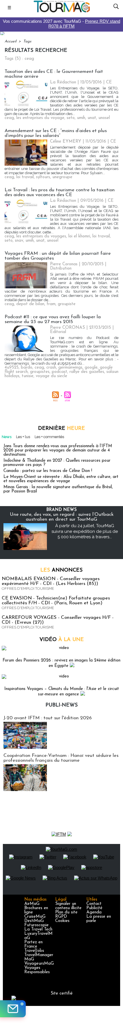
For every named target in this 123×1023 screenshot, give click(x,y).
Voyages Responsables (37, 970)
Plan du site (66, 912)
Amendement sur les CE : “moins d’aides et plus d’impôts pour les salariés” (56, 133)
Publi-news (61, 705)
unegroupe (62, 177)
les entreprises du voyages (41, 236)
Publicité (94, 908)
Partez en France (33, 944)
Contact (94, 904)
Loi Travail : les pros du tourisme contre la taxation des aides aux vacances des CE (60, 192)
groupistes (39, 372)
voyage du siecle (51, 376)
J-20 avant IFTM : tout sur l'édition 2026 (47, 718)
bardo (26, 367)
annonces (61, 570)
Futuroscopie (36, 925)
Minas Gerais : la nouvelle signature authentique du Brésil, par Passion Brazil (58, 489)
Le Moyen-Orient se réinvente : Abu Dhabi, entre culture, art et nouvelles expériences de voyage (60, 479)
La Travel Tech (38, 929)
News (6, 437)
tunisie (27, 376)
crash (51, 367)
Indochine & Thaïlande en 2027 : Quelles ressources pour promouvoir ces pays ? (56, 463)
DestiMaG (34, 921)
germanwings (70, 367)
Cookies (62, 921)
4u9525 (12, 367)
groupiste (67, 304)
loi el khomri (79, 236)
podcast (59, 372)
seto (71, 118)
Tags (27, 41)
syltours (43, 177)
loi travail (25, 177)
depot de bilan (30, 304)
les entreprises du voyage (40, 118)
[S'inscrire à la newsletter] (13, 1008)
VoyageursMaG (39, 964)
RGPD (61, 917)
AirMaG (31, 904)
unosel (104, 118)
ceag (9, 118)
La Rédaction (63, 82)
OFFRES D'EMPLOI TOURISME (28, 588)
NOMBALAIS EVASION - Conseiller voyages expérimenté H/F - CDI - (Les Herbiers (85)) (51, 581)
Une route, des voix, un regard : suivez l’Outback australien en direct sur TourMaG (62, 517)
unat (92, 118)
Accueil (10, 41)
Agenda (94, 912)
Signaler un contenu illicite (68, 906)
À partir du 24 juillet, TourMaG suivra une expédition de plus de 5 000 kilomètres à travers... (84, 531)
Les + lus (23, 437)
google (91, 367)
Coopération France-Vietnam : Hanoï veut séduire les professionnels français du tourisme (60, 758)
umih (81, 118)
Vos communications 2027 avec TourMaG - (61, 23)
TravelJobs (34, 951)
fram (51, 304)
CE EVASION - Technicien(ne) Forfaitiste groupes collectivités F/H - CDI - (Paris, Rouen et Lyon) (56, 600)
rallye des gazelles (87, 372)
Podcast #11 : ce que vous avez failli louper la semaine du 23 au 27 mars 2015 (53, 319)
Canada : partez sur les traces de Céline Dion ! (47, 471)
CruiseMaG (34, 917)
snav (19, 241)
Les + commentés (49, 437)
